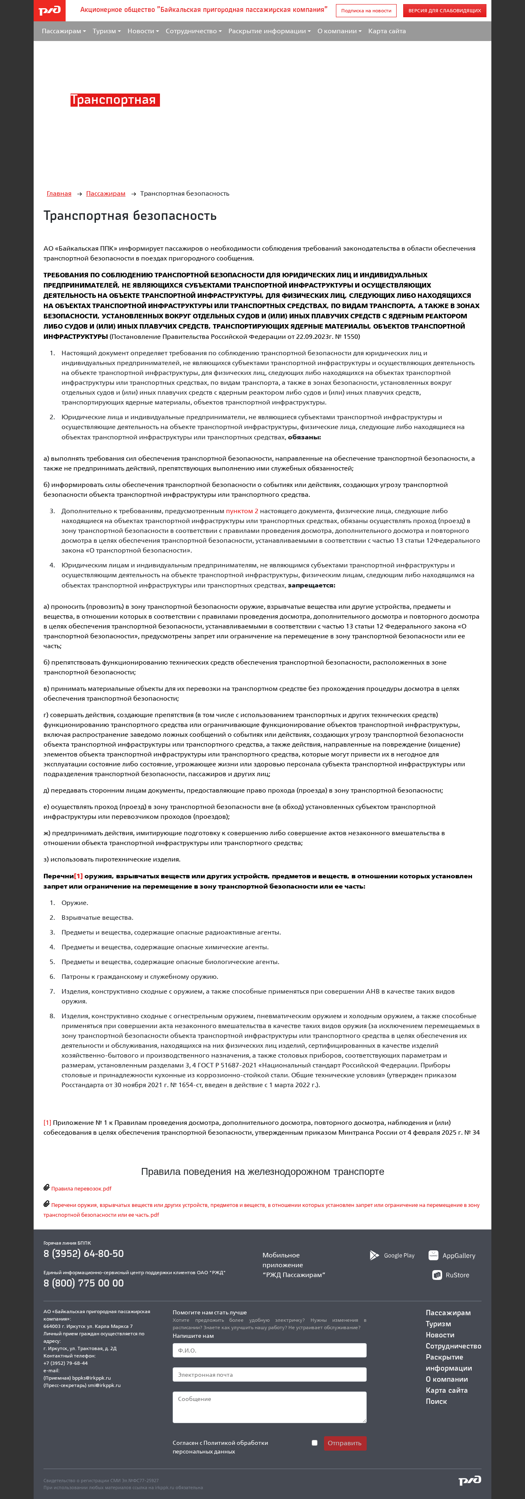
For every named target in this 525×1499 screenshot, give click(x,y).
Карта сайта (387, 31)
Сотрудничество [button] (191, 31)
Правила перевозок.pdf (81, 1188)
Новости (440, 1335)
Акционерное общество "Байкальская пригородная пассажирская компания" (204, 10)
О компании (447, 1379)
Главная (59, 193)
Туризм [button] (104, 31)
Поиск (436, 1401)
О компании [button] (337, 31)
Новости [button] (141, 31)
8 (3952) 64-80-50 (83, 1254)
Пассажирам (106, 193)
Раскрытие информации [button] (267, 31)
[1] (78, 876)
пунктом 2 (243, 511)
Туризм (438, 1324)
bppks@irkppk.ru (91, 1378)
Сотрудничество (454, 1346)
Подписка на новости (366, 10)
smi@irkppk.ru (104, 1385)
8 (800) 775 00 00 (83, 1284)
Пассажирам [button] (61, 31)
